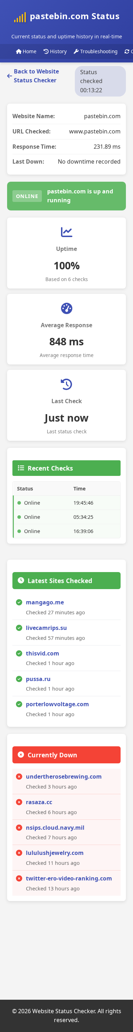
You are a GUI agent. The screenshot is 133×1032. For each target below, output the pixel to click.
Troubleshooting (98, 51)
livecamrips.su (46, 628)
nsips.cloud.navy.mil (55, 827)
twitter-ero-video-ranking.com (69, 878)
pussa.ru (38, 679)
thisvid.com (42, 653)
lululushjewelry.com (55, 853)
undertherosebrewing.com (64, 776)
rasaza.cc (39, 802)
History (58, 51)
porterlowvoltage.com (57, 704)
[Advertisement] (60, 952)
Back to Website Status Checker (36, 75)
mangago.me (45, 602)
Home (29, 51)
